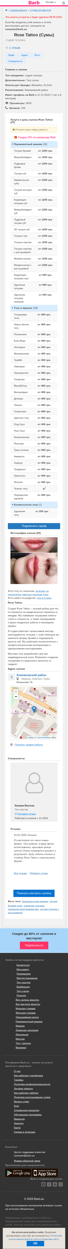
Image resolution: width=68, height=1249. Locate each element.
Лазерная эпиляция (27, 1030)
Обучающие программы (28, 1114)
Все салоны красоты (27, 999)
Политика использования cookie (32, 1097)
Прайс (11, 55)
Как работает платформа (28, 1075)
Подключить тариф (34, 525)
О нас (17, 1071)
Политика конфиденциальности (32, 1084)
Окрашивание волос (27, 1017)
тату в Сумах (44, 598)
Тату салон (23, 991)
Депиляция (22, 1034)
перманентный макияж (35, 901)
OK (35, 1243)
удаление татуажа (34, 905)
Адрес (24, 55)
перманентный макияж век (23, 909)
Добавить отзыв (39, 873)
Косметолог (23, 965)
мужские (40, 591)
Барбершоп (23, 986)
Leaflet (30, 737)
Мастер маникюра (27, 978)
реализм (37, 594)
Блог (16, 1106)
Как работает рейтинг (26, 1092)
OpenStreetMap (43, 737)
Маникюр (21, 1047)
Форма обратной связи (27, 1160)
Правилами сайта (50, 1239)
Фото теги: (14, 901)
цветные (27, 594)
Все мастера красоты (28, 1004)
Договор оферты (23, 1088)
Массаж (20, 1038)
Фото (37, 55)
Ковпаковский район (31, 675)
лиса (45, 594)
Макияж (20, 1025)
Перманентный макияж (29, 1021)
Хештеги (19, 1123)
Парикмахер (24, 973)
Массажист (23, 969)
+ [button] (16, 691)
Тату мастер (24, 982)
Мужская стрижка (25, 1008)
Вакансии (19, 1119)
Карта (17, 1127)
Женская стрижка (26, 1012)
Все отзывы (20, 873)
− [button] (16, 696)
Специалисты (15, 61)
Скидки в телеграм (24, 1132)
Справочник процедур (26, 1110)
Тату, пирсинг (23, 1043)
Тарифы (18, 1079)
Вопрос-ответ (21, 1101)
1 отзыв (14, 47)
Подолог (21, 995)
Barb (34, 3)
